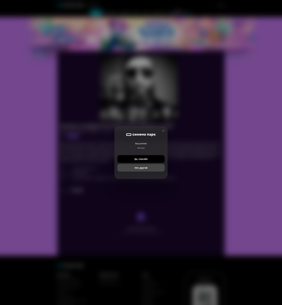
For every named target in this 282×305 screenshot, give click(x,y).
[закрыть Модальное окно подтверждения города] (163, 130)
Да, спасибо (141, 159)
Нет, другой (141, 167)
